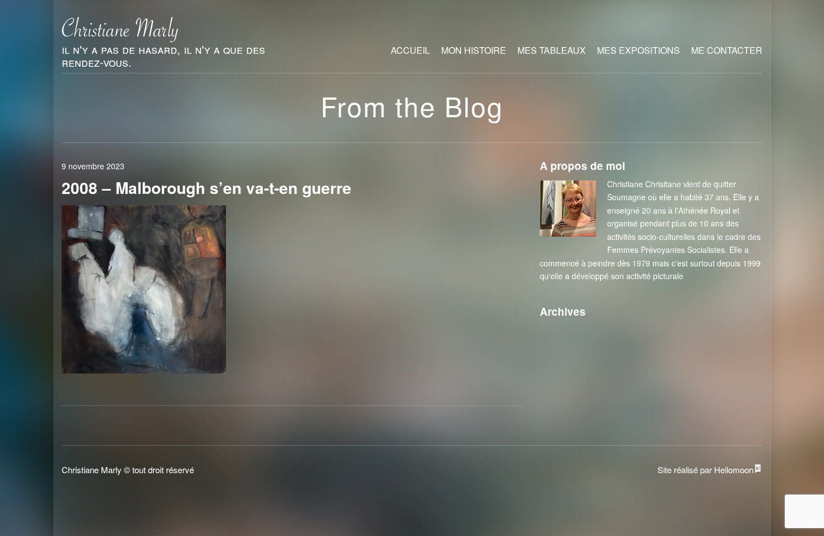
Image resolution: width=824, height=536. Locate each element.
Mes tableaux (551, 50)
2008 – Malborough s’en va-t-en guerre (206, 187)
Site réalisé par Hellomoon (705, 469)
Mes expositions (638, 50)
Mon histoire (473, 50)
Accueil (410, 50)
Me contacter (726, 50)
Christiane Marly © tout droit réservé (128, 469)
